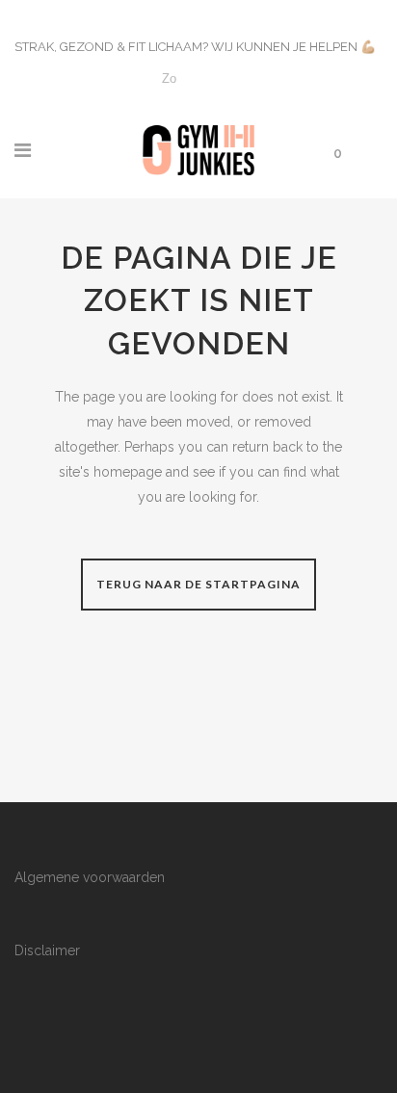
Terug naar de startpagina (198, 584)
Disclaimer (47, 950)
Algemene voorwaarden (89, 877)
